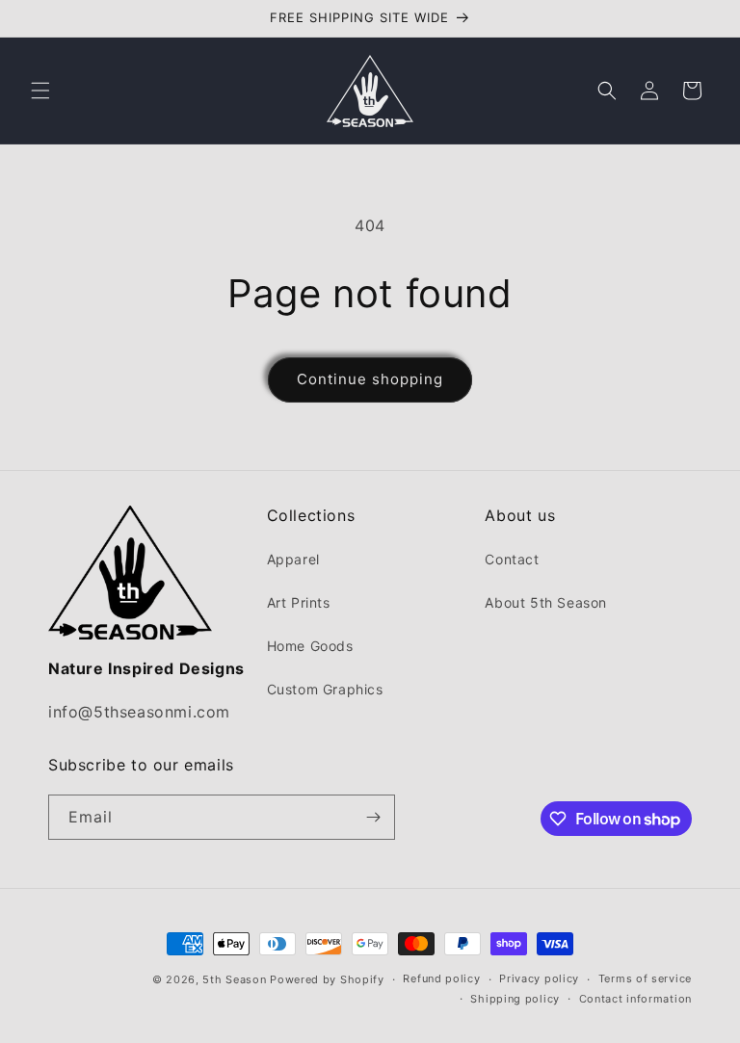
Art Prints (298, 602)
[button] (40, 90)
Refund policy (441, 978)
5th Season (234, 979)
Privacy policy (539, 978)
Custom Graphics (325, 689)
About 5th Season (546, 602)
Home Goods (310, 646)
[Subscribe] (373, 817)
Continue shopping (370, 379)
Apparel (293, 559)
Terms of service (645, 978)
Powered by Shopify (327, 979)
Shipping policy (515, 998)
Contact (512, 559)
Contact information (635, 998)
